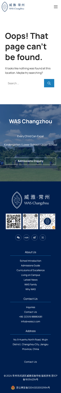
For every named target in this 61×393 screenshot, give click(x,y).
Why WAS (30, 289)
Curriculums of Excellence (31, 270)
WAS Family (30, 284)
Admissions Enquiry (30, 161)
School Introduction (30, 260)
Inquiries (30, 307)
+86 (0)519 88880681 (30, 316)
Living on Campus (30, 275)
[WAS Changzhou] (18, 7)
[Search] (49, 83)
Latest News (30, 279)
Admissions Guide (30, 265)
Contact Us (30, 311)
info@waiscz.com (30, 321)
